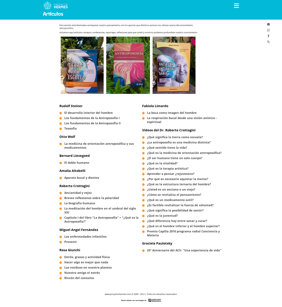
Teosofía (70, 128)
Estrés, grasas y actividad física (87, 257)
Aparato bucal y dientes (81, 178)
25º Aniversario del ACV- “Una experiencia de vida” (184, 250)
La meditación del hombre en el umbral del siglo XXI (100, 210)
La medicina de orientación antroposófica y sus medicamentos (99, 145)
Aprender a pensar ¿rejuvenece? (171, 174)
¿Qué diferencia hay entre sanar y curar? (177, 221)
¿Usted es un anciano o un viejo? (171, 189)
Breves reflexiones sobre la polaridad (91, 198)
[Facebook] (268, 36)
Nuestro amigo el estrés (82, 273)
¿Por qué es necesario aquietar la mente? (177, 179)
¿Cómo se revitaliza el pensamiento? (174, 195)
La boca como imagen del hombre (172, 113)
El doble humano (76, 163)
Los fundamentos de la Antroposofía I (92, 118)
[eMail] (268, 24)
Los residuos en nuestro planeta (88, 267)
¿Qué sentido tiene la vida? (167, 147)
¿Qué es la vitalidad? (162, 163)
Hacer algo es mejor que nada (86, 262)
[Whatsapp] (268, 30)
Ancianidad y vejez (78, 193)
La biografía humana (79, 203)
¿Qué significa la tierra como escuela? (175, 137)
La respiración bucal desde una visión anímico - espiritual (182, 120)
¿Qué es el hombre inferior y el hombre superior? (183, 226)
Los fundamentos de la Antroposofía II (92, 123)
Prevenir (70, 242)
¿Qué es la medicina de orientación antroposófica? (184, 153)
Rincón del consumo (79, 278)
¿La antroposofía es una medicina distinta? (179, 142)
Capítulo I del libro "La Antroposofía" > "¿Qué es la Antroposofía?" (101, 219)
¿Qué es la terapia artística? (167, 168)
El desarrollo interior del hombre (88, 113)
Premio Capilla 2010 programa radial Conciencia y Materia (183, 233)
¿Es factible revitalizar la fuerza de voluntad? (180, 205)
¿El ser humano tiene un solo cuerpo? (174, 158)
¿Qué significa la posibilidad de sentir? (175, 210)
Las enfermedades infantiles (85, 236)
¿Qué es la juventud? (162, 216)
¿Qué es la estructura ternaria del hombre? (179, 184)
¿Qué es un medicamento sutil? (170, 200)
